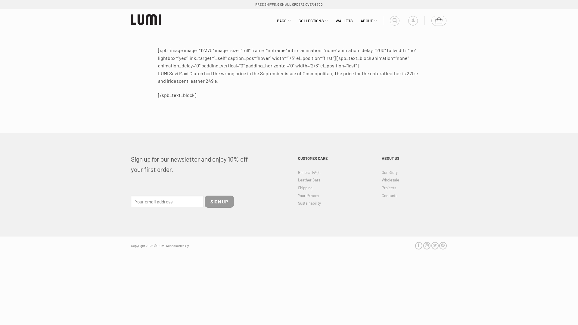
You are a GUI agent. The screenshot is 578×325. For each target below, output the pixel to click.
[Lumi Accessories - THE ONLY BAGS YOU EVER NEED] (146, 19)
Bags (282, 20)
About (367, 20)
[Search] (394, 21)
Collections (311, 20)
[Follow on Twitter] (435, 245)
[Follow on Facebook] (418, 245)
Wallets (344, 20)
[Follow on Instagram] (426, 245)
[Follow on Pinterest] (442, 245)
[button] (413, 21)
